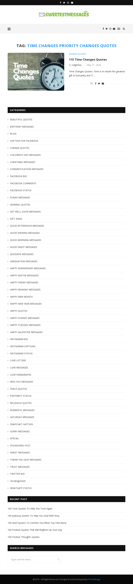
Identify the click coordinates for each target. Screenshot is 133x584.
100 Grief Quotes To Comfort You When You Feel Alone (37, 522)
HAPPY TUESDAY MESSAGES (25, 325)
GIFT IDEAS (16, 218)
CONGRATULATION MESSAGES (26, 169)
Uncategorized (17, 480)
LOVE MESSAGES (19, 367)
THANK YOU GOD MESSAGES (25, 459)
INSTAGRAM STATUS (21, 353)
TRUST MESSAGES (20, 466)
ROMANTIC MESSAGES (22, 410)
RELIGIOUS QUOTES (21, 402)
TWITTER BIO (17, 473)
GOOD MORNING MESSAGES (25, 240)
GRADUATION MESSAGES (23, 261)
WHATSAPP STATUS (21, 488)
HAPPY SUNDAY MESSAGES (25, 318)
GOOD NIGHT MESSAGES (23, 247)
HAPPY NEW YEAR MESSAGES (26, 303)
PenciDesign (94, 579)
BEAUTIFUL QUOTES (21, 119)
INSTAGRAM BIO (19, 339)
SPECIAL (14, 438)
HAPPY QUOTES (18, 310)
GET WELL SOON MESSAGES (25, 211)
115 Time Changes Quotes (88, 59)
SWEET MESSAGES (20, 452)
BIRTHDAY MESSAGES (22, 126)
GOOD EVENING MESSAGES (25, 232)
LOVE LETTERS (18, 360)
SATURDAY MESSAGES (22, 417)
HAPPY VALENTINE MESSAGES (26, 332)
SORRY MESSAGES (20, 431)
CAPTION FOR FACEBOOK (24, 140)
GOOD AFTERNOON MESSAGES (27, 225)
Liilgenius (77, 64)
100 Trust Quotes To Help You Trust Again (30, 508)
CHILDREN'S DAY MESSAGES (25, 154)
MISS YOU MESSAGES (21, 381)
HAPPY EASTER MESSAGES (24, 275)
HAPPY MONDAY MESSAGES (25, 289)
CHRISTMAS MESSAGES (22, 162)
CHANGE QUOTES (77, 54)
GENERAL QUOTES (20, 204)
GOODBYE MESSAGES (22, 254)
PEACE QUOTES (18, 388)
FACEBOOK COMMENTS (23, 183)
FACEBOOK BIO (18, 176)
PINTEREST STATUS (20, 395)
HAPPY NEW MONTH (21, 296)
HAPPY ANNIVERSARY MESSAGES (28, 268)
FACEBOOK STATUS (20, 190)
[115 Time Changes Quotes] (36, 72)
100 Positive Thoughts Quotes (24, 537)
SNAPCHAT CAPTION (21, 424)
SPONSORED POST (20, 445)
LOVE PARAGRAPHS (20, 374)
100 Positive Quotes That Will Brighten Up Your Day (35, 529)
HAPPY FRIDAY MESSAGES (24, 282)
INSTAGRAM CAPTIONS (22, 346)
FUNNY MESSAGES (20, 197)
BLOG (13, 133)
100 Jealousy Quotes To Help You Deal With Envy (33, 515)
